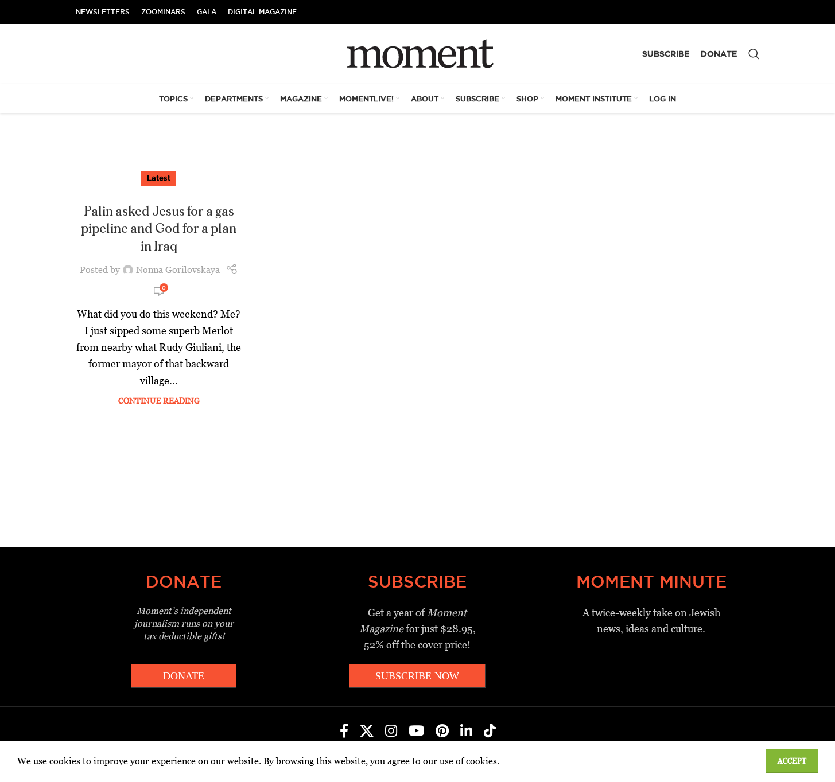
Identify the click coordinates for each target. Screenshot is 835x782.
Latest (158, 178)
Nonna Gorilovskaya (178, 269)
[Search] (754, 53)
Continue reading (159, 400)
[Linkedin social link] (466, 731)
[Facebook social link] (344, 731)
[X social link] (366, 731)
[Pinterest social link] (442, 731)
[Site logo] (417, 53)
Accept (792, 761)
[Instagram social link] (391, 731)
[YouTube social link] (416, 731)
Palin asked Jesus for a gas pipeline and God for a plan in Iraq (158, 229)
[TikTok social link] (490, 731)
